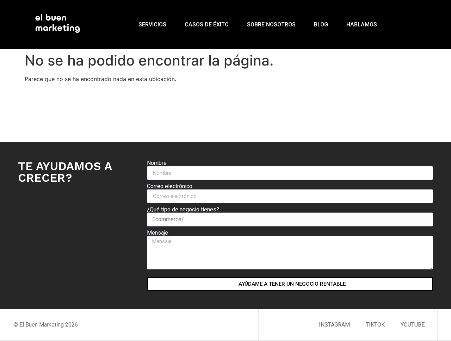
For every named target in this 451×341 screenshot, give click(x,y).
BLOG (321, 24)
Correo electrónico (169, 186)
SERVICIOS (152, 24)
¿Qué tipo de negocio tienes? (183, 209)
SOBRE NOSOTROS (271, 24)
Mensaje (157, 233)
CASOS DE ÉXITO (207, 24)
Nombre (157, 163)
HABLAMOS (361, 24)
